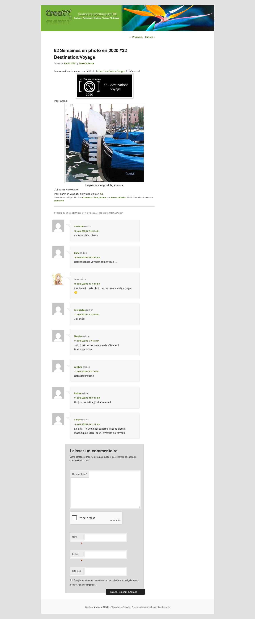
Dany (76, 252)
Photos (102, 197)
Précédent (136, 36)
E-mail (77, 554)
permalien (59, 200)
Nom (77, 537)
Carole (77, 419)
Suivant (150, 36)
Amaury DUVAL (102, 607)
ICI (101, 193)
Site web (76, 570)
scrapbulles (80, 309)
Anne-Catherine (86, 63)
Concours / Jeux (90, 197)
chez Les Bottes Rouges (111, 71)
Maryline (78, 336)
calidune (78, 366)
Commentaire (79, 474)
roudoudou (79, 226)
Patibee (78, 393)
